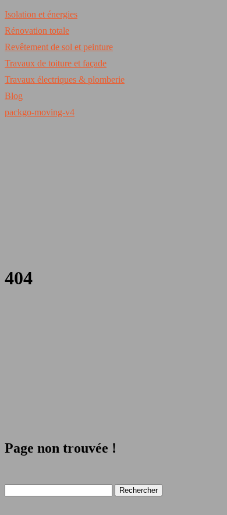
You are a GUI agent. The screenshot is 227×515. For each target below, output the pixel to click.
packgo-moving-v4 (40, 112)
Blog (14, 96)
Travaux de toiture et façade (56, 63)
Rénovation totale (37, 31)
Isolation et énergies (41, 14)
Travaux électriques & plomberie (65, 79)
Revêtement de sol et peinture (59, 47)
